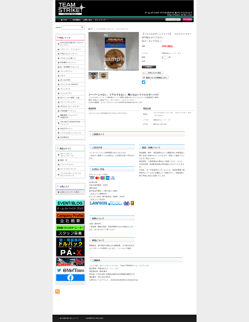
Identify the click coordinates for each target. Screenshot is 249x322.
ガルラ (62, 76)
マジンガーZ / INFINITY (69, 84)
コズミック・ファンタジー (70, 49)
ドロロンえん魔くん (68, 58)
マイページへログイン (173, 19)
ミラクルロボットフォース (70, 133)
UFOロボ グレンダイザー (70, 106)
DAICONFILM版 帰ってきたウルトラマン (71, 44)
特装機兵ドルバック (68, 62)
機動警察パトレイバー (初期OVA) (72, 116)
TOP (65, 20)
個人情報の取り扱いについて (69, 318)
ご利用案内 (76, 20)
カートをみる (187, 19)
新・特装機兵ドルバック (69, 67)
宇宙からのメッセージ (69, 54)
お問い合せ (87, 20)
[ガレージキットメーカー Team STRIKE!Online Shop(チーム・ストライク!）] (71, 16)
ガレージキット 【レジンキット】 (72, 155)
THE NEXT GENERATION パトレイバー (72, 123)
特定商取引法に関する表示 (94, 318)
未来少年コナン (66, 129)
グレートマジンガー (68, 102)
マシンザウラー (66, 71)
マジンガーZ (65, 89)
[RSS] (57, 292)
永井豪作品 (64, 137)
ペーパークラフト (67, 164)
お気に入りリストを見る (69, 192)
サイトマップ (100, 20)
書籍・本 (63, 160)
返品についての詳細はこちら (156, 77)
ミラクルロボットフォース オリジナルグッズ (112, 29)
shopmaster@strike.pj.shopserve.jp (124, 280)
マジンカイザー (66, 93)
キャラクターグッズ (68, 169)
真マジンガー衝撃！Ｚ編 (69, 98)
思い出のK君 (65, 80)
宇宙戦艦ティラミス (68, 111)
